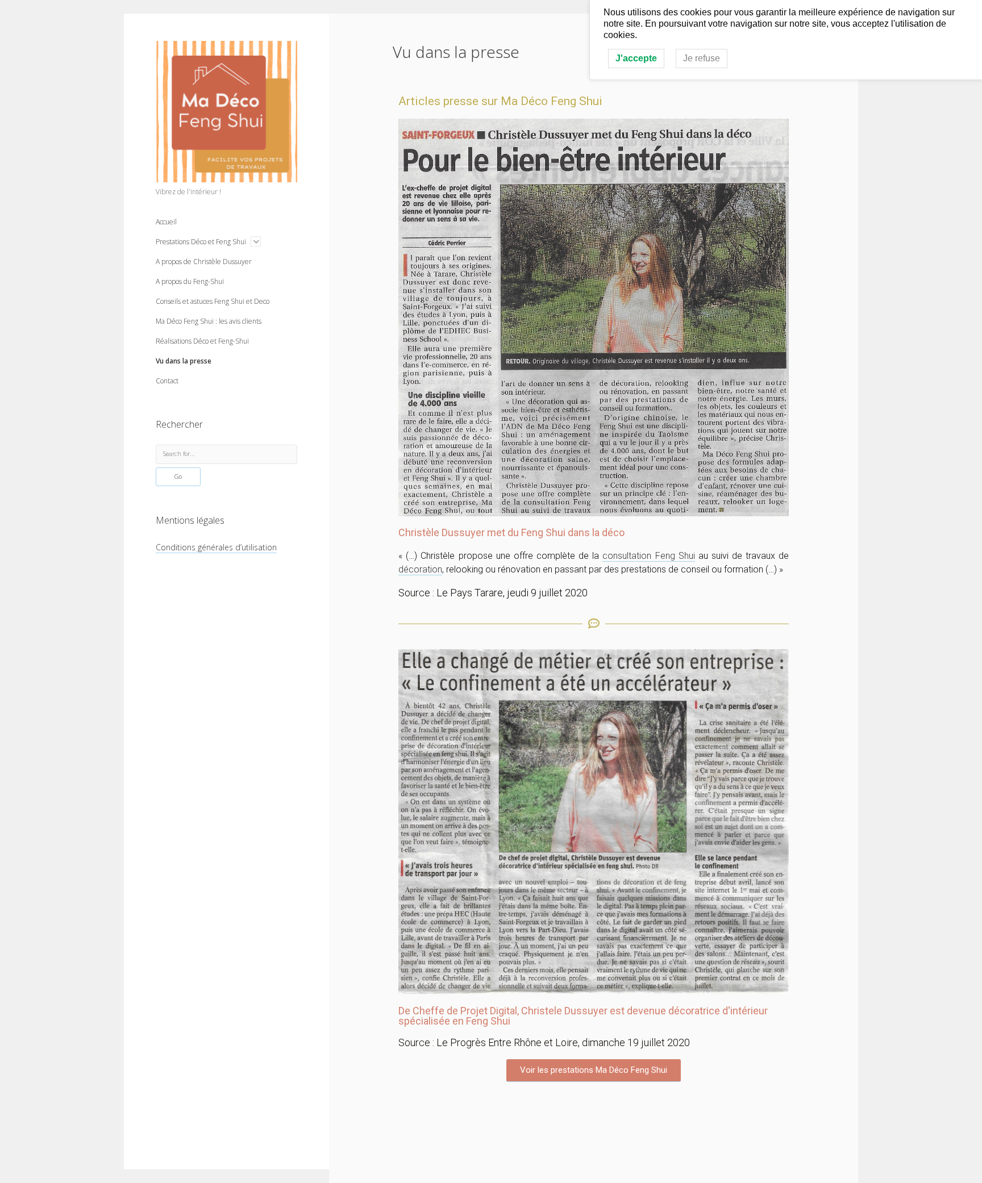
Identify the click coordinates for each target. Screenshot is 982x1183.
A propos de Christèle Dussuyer (204, 261)
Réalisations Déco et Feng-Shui (202, 341)
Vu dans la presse (183, 361)
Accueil (166, 222)
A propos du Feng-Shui (190, 281)
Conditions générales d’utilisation (216, 547)
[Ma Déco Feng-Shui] (226, 176)
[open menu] (256, 241)
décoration (420, 569)
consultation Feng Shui (648, 555)
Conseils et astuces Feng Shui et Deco (212, 301)
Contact (167, 381)
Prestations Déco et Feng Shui (201, 241)
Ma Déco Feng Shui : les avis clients (208, 321)
